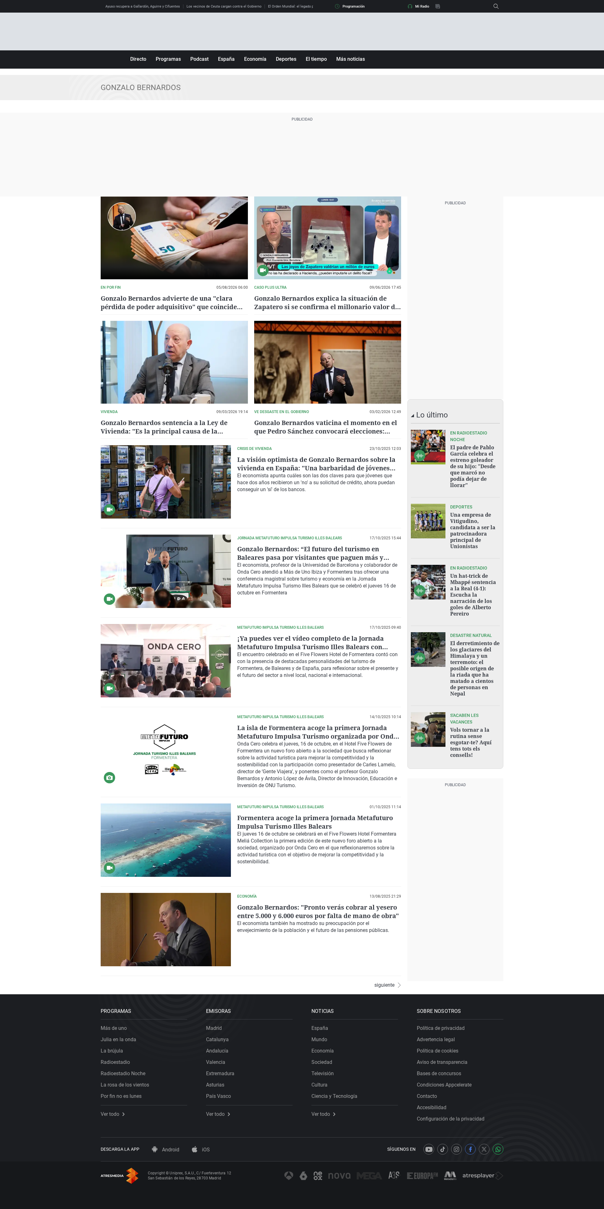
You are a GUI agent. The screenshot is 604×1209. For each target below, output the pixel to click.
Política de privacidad (441, 1028)
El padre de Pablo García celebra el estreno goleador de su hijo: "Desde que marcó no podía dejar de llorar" (472, 466)
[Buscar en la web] (496, 6)
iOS (205, 1150)
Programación (354, 6)
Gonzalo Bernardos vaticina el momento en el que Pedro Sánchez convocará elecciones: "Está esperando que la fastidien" (325, 431)
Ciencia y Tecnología (334, 1096)
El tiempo (316, 59)
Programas (168, 59)
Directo (138, 59)
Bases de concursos (439, 1073)
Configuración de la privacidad (450, 1119)
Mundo (319, 1039)
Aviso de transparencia (442, 1062)
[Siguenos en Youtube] (428, 1149)
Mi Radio (422, 6)
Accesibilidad (431, 1107)
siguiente (384, 985)
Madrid (214, 1028)
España (226, 59)
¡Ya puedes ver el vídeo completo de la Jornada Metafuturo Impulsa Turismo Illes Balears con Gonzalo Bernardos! (310, 647)
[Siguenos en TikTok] (442, 1149)
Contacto (427, 1096)
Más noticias (350, 59)
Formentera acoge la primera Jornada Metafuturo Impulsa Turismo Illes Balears (315, 822)
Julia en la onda (118, 1039)
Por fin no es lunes (121, 1096)
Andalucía (217, 1051)
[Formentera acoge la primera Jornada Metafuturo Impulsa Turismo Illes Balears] (166, 840)
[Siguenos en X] (484, 1149)
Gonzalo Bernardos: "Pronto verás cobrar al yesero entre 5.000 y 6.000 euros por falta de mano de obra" (318, 911)
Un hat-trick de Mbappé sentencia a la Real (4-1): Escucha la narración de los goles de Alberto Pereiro (473, 594)
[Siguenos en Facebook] (470, 1149)
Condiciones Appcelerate (444, 1085)
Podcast (199, 59)
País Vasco (218, 1096)
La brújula (112, 1051)
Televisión (322, 1073)
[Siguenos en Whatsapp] (498, 1149)
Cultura (319, 1085)
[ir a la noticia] (428, 447)
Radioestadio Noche (123, 1073)
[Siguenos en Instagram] (456, 1149)
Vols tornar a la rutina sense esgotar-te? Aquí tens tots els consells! (471, 742)
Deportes (286, 59)
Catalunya (217, 1039)
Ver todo (110, 1114)
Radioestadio (115, 1062)
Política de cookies (437, 1051)
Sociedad (321, 1062)
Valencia (215, 1062)
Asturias (215, 1085)
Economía (255, 59)
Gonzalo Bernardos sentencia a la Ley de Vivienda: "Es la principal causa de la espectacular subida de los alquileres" (164, 431)
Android (170, 1150)
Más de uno (114, 1028)
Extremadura (220, 1073)
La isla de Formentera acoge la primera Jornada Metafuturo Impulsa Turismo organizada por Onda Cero (317, 736)
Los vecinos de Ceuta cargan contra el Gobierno (224, 6)
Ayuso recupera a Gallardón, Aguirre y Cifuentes (142, 6)
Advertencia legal (436, 1039)
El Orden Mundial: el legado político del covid (303, 6)
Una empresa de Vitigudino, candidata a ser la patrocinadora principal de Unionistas (472, 530)
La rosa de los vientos (125, 1085)
